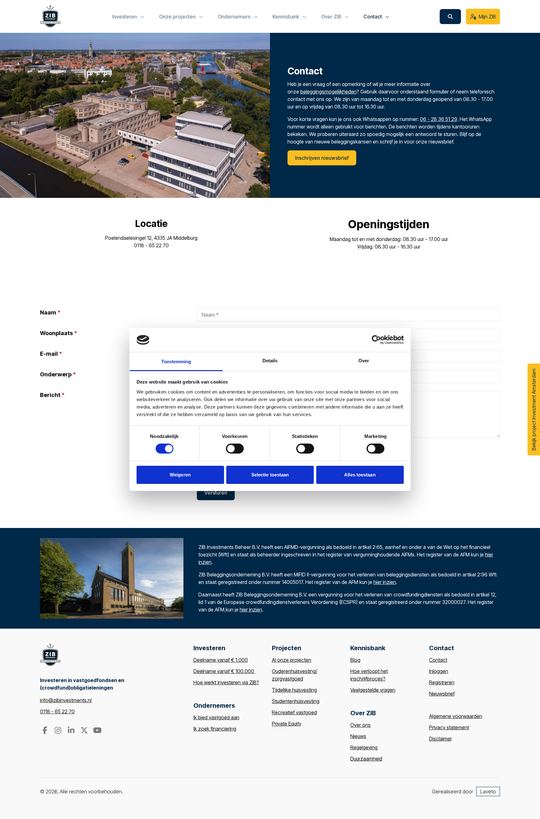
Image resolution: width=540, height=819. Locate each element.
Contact (438, 660)
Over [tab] (363, 360)
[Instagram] (58, 731)
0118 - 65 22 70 (57, 711)
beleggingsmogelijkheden (328, 91)
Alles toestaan (359, 474)
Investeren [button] (125, 16)
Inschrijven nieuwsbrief (322, 158)
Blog (355, 660)
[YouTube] (97, 731)
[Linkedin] (71, 731)
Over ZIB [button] (331, 16)
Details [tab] (270, 360)
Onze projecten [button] (178, 16)
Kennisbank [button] (286, 16)
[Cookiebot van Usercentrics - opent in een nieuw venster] (376, 339)
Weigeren (180, 474)
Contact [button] (373, 16)
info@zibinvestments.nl (66, 700)
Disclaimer (440, 739)
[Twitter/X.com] (84, 731)
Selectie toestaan (270, 474)
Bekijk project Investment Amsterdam (534, 409)
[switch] (235, 449)
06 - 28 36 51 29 (438, 119)
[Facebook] (45, 731)
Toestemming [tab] (176, 361)
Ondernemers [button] (235, 16)
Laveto (488, 791)
